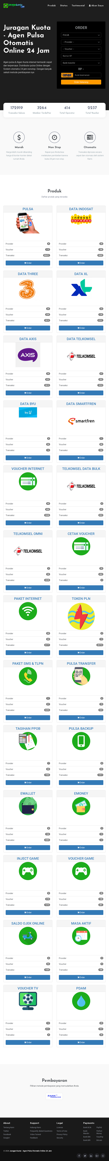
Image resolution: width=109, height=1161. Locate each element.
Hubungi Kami (35, 1127)
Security (60, 1138)
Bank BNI (86, 1137)
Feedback (34, 1138)
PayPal (99, 1127)
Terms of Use (62, 1131)
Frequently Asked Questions (41, 1131)
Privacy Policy (62, 1134)
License (60, 1127)
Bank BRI (86, 1140)
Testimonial (78, 6)
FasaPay (100, 1137)
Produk (52, 6)
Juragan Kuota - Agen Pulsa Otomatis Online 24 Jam (31, 1151)
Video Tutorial (35, 1134)
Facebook (7, 1134)
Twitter (6, 1131)
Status (64, 6)
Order (29, 263)
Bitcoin (99, 1140)
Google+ (6, 1138)
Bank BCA (87, 1127)
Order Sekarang (81, 82)
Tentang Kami (8, 1127)
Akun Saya (97, 6)
